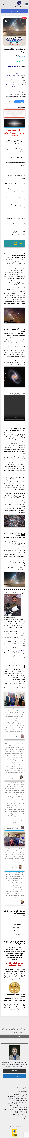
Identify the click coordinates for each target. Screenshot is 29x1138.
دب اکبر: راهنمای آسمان (21, 1100)
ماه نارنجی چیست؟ (22, 1113)
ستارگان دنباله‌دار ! (23, 1118)
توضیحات (18, 102)
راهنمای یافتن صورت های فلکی (20, 1097)
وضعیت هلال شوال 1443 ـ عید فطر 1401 (17, 1109)
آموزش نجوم (18, 96)
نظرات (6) (8, 102)
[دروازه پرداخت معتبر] (14, 1136)
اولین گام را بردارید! (14, 1036)
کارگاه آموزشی (11, 96)
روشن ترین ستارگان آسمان (21, 1093)
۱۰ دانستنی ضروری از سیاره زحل (20, 1107)
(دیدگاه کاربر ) (15, 56)
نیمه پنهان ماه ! (23, 1116)
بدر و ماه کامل (24, 1091)
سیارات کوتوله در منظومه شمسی (19, 1106)
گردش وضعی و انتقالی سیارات (20, 1111)
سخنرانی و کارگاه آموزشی (14, 94)
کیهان (6, 96)
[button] (6, 21)
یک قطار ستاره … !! (22, 1095)
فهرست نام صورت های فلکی (20, 1098)
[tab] (19, 101)
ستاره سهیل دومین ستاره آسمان (19, 1102)
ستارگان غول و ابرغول (22, 1115)
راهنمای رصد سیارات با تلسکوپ (20, 1104)
